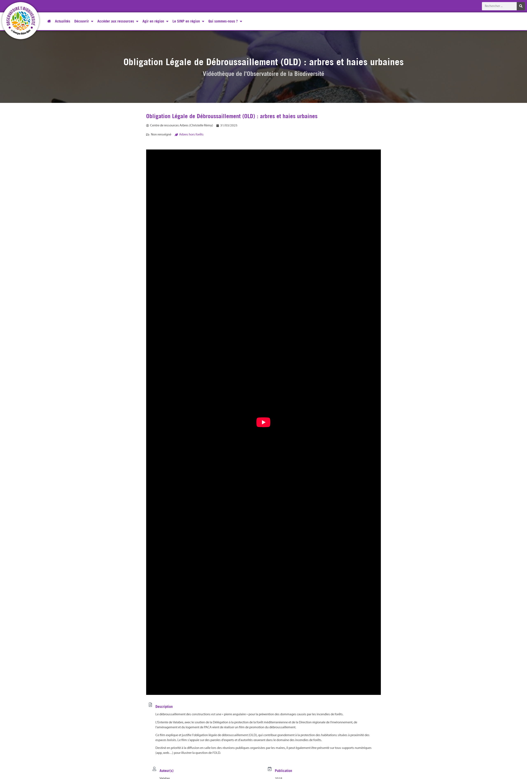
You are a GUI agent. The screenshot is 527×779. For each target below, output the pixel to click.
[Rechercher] (521, 6)
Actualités (62, 21)
